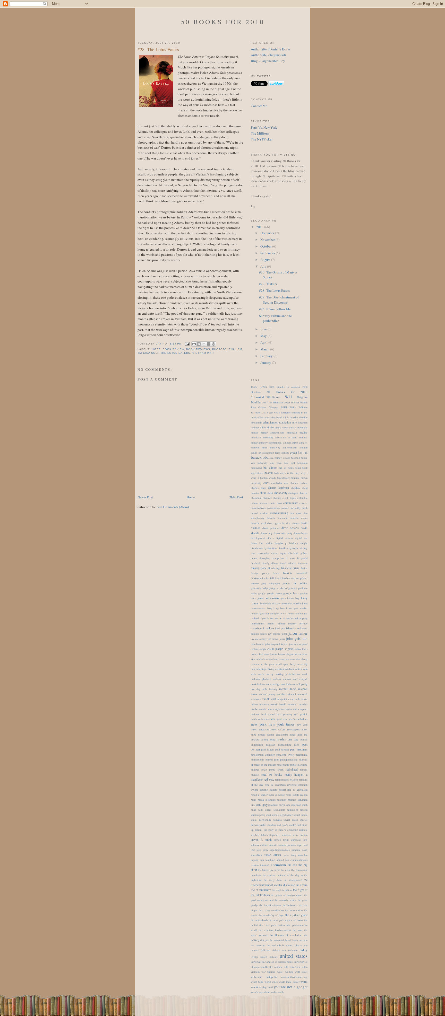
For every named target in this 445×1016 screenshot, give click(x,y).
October (266, 246)
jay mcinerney (259, 639)
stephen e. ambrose (280, 835)
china (263, 493)
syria (286, 855)
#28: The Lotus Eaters (274, 290)
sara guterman (293, 805)
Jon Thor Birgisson (272, 402)
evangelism (278, 558)
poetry (286, 764)
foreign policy (260, 573)
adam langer (270, 422)
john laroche (257, 644)
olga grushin (278, 739)
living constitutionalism (281, 669)
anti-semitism (290, 447)
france (276, 573)
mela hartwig (269, 689)
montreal (292, 704)
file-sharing (274, 568)
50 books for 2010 (287, 392)
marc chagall (300, 679)
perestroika (301, 754)
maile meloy (265, 674)
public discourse (298, 764)
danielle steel (258, 523)
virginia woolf (275, 972)
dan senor (296, 513)
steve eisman (300, 835)
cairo (266, 483)
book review (173, 349)
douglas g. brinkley (286, 543)
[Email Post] (187, 343)
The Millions (260, 133)
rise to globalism (297, 789)
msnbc (254, 709)
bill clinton (270, 468)
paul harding (282, 749)
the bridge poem (267, 870)
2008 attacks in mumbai (284, 387)
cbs (286, 483)
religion (294, 779)
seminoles (292, 809)
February (266, 356)
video (304, 967)
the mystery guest (296, 915)
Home (191, 497)
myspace (280, 709)
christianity (280, 493)
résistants (271, 799)
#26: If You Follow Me (275, 309)
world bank (257, 982)
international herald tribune (268, 623)
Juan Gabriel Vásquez (264, 407)
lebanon (255, 664)
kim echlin (257, 659)
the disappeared (293, 880)
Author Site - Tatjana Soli (268, 54)
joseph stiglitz (284, 649)
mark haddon (258, 684)
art (260, 452)
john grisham (296, 638)
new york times (282, 724)
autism (285, 452)
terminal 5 (266, 865)
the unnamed (277, 940)
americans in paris (286, 437)
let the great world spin (274, 664)
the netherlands (259, 920)
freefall (270, 578)
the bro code (283, 870)
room (253, 799)
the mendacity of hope (271, 915)
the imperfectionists (270, 905)
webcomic (256, 977)
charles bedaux (298, 483)
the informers (290, 905)
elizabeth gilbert (297, 553)
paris (296, 744)
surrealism (256, 855)
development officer (262, 538)
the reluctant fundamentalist (275, 930)
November (268, 239)
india (282, 618)
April (264, 342)
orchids (303, 739)
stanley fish (295, 825)
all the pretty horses (277, 427)
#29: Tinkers (268, 283)
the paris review (276, 925)
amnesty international (270, 442)
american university (262, 437)
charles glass (258, 488)
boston (268, 473)
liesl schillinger (259, 669)
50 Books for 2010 (222, 21)
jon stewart (295, 644)
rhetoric (264, 789)
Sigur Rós (272, 412)
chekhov (295, 488)
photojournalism (227, 349)
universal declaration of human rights (272, 962)
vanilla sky (267, 967)
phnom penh (272, 759)
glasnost (292, 588)
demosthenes (300, 533)
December (267, 233)
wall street (301, 972)
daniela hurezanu (277, 518)
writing (263, 987)
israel (297, 628)
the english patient (282, 890)
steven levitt (281, 840)
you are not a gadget (290, 986)
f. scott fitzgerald (296, 558)
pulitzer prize (259, 769)
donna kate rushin (261, 543)
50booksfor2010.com (265, 397)
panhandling (284, 744)
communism (290, 503)
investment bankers (262, 628)
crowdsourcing (279, 513)
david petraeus (270, 528)
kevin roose (301, 654)
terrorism (279, 864)
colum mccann (259, 503)
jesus (282, 639)
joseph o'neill (266, 649)
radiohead (292, 769)
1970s (156, 349)
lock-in (298, 669)
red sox (269, 779)
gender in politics (295, 583)
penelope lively (285, 754)
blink (298, 468)
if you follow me (269, 618)
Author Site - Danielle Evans (270, 49)
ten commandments (296, 860)
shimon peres (258, 815)
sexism (303, 809)
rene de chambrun (275, 785)
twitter (254, 957)
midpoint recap (285, 699)
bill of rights (286, 468)
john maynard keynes (276, 644)
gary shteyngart (270, 583)
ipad (277, 628)
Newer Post (145, 497)
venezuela (295, 967)
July (263, 266)
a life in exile (290, 417)
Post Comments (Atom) (173, 507)
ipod (283, 628)
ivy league (274, 633)
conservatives (258, 508)
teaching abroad (275, 860)
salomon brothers (286, 799)
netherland (263, 719)
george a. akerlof (278, 588)
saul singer (264, 809)
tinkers (276, 950)
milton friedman (260, 704)
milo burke (301, 699)
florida (304, 568)
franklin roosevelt (295, 573)
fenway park (258, 568)
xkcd (270, 987)
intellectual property (296, 618)
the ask (292, 865)
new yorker (278, 729)
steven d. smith (261, 840)
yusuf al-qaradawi (260, 992)
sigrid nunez (286, 815)
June (264, 329)
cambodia (276, 483)
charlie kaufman (278, 488)
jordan (254, 649)
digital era (301, 538)
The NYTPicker (261, 139)
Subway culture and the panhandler (275, 318)
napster (303, 709)
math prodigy (273, 684)
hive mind (293, 603)
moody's (303, 704)
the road (298, 930)
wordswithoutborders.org (294, 977)
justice (254, 654)
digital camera (284, 538)
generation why (259, 588)
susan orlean (272, 855)
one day (293, 739)
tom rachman (289, 950)
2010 (260, 227)
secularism (279, 809)
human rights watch (276, 613)
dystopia (293, 548)
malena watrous (282, 679)
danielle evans (298, 518)
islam (289, 628)
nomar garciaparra (277, 734)
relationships (282, 779)
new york (259, 724)
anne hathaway (271, 447)
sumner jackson (287, 845)
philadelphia (257, 759)
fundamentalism (290, 578)
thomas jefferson (260, 950)
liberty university (298, 664)
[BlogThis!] (198, 344)
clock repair (289, 498)
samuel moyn (277, 805)
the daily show (273, 880)
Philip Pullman (298, 407)
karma (273, 654)
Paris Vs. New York (264, 127)
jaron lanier (298, 633)
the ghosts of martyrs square (287, 895)
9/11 (288, 396)
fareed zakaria (287, 563)
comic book (275, 503)
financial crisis (290, 568)
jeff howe (273, 639)
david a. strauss (290, 523)
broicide (295, 478)
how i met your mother (293, 608)
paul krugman (298, 749)
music (271, 709)
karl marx (264, 654)
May (264, 335)
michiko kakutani (286, 694)
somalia (277, 819)
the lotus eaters (175, 352)
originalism (257, 744)
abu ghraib (256, 422)
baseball (295, 458)
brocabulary (283, 478)
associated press (271, 452)
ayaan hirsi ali (298, 452)
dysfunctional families (276, 548)
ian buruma (301, 613)
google (262, 593)
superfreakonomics (280, 850)
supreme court (299, 850)
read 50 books (271, 774)
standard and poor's (277, 825)
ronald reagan (300, 795)
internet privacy (297, 623)
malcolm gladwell (261, 679)
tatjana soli (148, 352)
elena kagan (278, 553)
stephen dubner (259, 835)
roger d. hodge (277, 795)
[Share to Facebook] (208, 344)
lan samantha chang (296, 659)
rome (288, 795)
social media (300, 815)
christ (270, 493)
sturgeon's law (299, 840)
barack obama (262, 457)
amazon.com (277, 432)
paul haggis (267, 749)
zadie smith (277, 992)
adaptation (285, 422)
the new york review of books (286, 920)
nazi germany (285, 714)
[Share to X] (203, 344)
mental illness (288, 689)
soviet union (291, 819)
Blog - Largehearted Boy (268, 60)
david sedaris (290, 528)
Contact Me (259, 105)
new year (276, 719)
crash (304, 508)
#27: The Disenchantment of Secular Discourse (279, 300)
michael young (267, 694)
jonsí (304, 644)
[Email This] (193, 344)
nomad (261, 734)
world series (271, 982)
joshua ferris (300, 649)
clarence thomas (272, 498)
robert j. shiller (259, 795)
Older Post (236, 497)
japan (284, 633)
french (278, 578)
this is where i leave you (292, 945)
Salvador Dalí (258, 412)
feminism (302, 563)
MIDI (284, 407)
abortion (303, 417)
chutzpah (293, 493)
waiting (289, 972)
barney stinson (282, 458)
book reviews (198, 349)
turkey (303, 950)
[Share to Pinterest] (213, 344)
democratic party (283, 533)
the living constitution (271, 910)
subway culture (259, 845)
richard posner (278, 789)
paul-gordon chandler (263, 754)
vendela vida (281, 967)
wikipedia (271, 977)
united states (293, 955)
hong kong (273, 608)
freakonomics (258, 578)
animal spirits (290, 442)
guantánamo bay (290, 598)
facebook (256, 563)
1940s (254, 387)
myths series (292, 709)
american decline (297, 432)
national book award (263, 714)
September (268, 253)
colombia (302, 498)
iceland (255, 618)
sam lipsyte (262, 805)
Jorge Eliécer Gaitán (295, 402)
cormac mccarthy (291, 508)
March (265, 349)
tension (255, 865)
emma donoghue (260, 558)
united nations (268, 957)
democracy (266, 533)
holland (303, 603)
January (266, 362)
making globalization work (291, 674)
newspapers (293, 729)
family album (270, 563)
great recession (268, 598)
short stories (272, 815)
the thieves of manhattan (286, 935)
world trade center (289, 982)
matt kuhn (286, 684)
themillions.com (293, 940)
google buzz (291, 593)
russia (261, 799)
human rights (258, 613)
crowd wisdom (259, 513)
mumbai (263, 709)
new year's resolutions (295, 719)
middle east (269, 699)
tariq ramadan (299, 855)
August (265, 259)
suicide (273, 845)
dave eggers (274, 523)
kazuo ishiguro (286, 654)
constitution (273, 508)
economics (263, 553)
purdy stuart (276, 769)
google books (274, 593)
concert (303, 503)
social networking (261, 819)
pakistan (270, 744)
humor (291, 613)
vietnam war (202, 352)
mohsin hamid (278, 704)
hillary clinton (279, 603)
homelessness (258, 608)
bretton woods (268, 478)
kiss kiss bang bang (274, 659)
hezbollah (265, 603)
